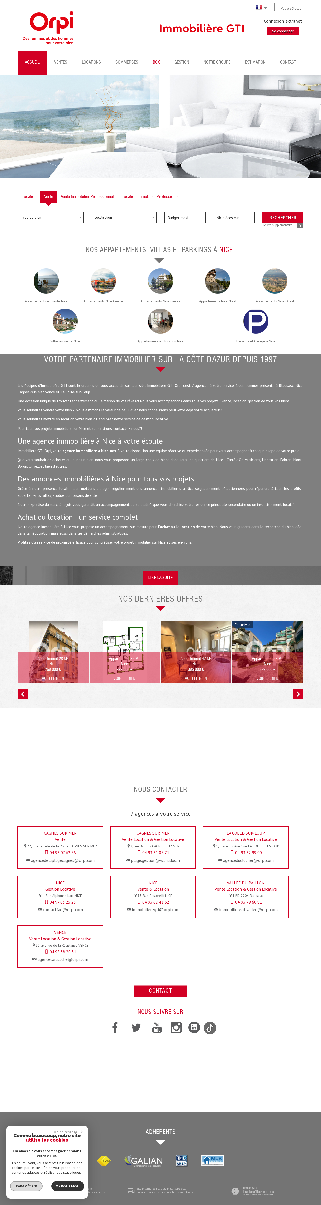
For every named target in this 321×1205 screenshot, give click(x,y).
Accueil (32, 62)
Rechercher (282, 217)
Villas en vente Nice (65, 341)
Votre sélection (292, 8)
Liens (90, 1192)
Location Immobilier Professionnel (151, 197)
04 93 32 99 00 (248, 852)
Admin (99, 1192)
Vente (48, 197)
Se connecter (283, 30)
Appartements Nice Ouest (275, 301)
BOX (156, 62)
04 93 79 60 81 (248, 902)
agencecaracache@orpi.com (63, 959)
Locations (91, 62)
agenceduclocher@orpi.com (248, 860)
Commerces (126, 62)
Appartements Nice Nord (217, 301)
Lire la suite (160, 577)
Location (29, 197)
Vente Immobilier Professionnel (87, 197)
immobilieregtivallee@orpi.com (248, 909)
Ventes (60, 62)
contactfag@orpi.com (63, 909)
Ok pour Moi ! (68, 1186)
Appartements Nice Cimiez (160, 301)
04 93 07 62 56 (63, 852)
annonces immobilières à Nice (169, 488)
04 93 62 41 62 (155, 902)
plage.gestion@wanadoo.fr (155, 860)
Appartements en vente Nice (46, 301)
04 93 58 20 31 (63, 952)
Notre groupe (217, 62)
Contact (288, 62)
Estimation (255, 62)
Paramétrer (26, 1186)
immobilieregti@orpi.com (155, 909)
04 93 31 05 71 (155, 852)
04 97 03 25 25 (63, 902)
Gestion (181, 62)
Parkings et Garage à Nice (255, 341)
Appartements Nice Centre (103, 301)
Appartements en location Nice (160, 341)
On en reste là (65, 1132)
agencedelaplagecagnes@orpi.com (63, 860)
